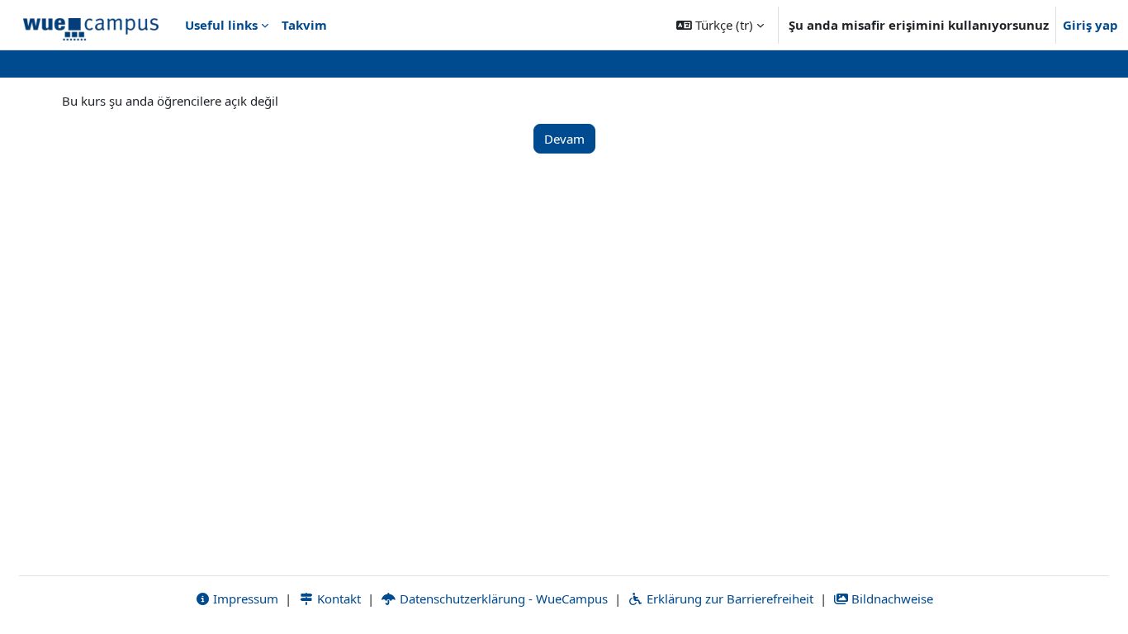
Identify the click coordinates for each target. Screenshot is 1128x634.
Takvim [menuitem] (304, 25)
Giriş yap (1090, 25)
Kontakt (337, 598)
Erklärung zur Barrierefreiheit (728, 598)
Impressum (244, 598)
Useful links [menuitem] (221, 25)
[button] (720, 25)
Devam (564, 138)
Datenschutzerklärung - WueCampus (502, 598)
